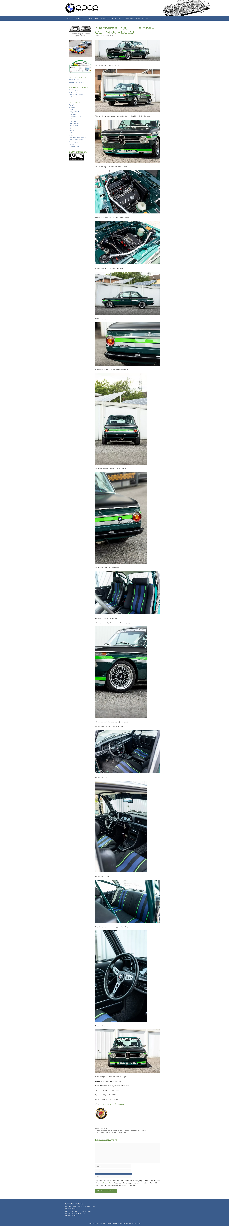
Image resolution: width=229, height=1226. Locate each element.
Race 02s (73, 121)
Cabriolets (72, 107)
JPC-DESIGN (137, 1223)
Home (68, 18)
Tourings (71, 144)
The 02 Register (73, 90)
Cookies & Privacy (123, 1223)
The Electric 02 (74, 125)
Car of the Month (101, 18)
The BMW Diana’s (75, 123)
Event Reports (128, 18)
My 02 (71, 97)
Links (138, 18)
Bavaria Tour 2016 (70, 1208)
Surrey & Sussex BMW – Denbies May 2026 (78, 1211)
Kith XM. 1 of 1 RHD (70, 1215)
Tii (70, 128)
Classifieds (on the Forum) (76, 82)
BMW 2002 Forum (74, 80)
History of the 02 (78, 18)
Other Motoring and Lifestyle (77, 137)
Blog (90, 18)
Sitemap (115, 1223)
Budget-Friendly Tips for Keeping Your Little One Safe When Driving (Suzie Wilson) (121, 1130)
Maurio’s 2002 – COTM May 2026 (75, 1213)
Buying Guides (73, 92)
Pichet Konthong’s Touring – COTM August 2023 (111, 1132)
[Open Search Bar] (162, 18)
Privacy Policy (108, 1183)
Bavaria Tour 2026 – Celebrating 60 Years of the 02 (80, 1206)
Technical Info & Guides (76, 94)
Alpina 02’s (73, 114)
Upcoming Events (115, 18)
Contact (145, 18)
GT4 (71, 118)
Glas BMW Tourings (75, 116)
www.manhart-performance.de (113, 1104)
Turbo (72, 130)
